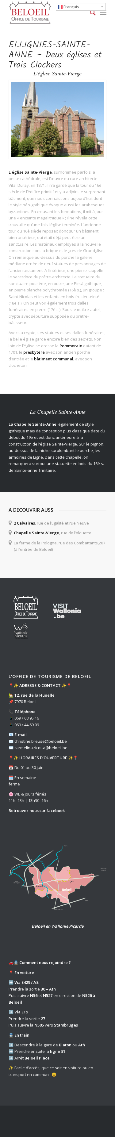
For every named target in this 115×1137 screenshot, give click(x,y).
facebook (56, 810)
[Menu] (103, 12)
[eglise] (57, 119)
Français (71, 6)
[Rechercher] (90, 12)
